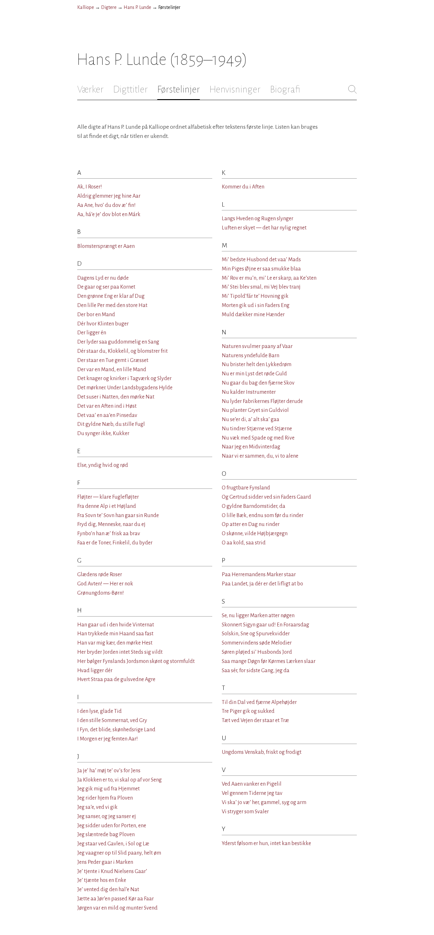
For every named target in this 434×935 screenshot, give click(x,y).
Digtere (109, 7)
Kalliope (85, 7)
